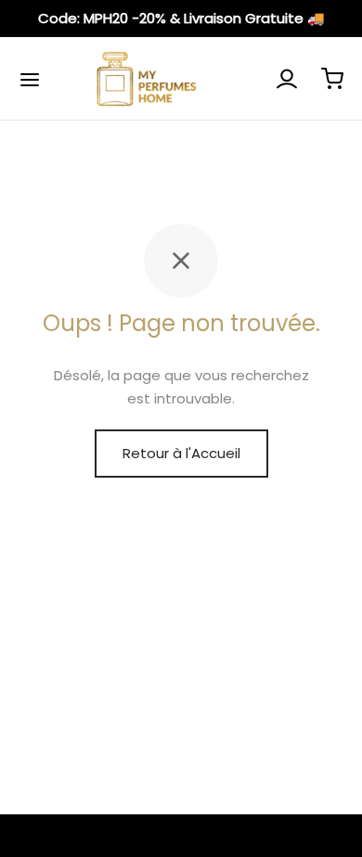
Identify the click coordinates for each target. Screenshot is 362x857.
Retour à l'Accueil (181, 453)
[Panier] (332, 79)
